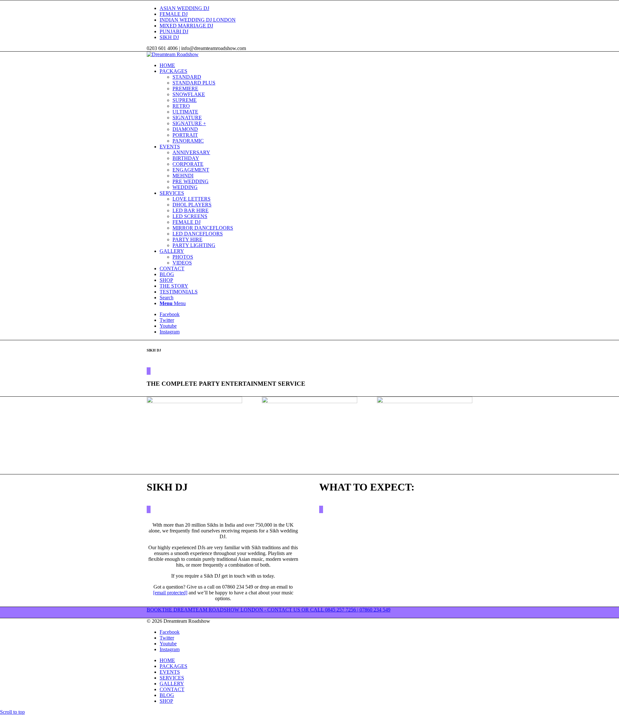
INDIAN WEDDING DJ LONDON (198, 20)
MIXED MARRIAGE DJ (186, 25)
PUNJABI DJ (174, 31)
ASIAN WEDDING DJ (184, 8)
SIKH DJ (169, 37)
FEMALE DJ (174, 14)
